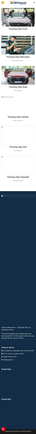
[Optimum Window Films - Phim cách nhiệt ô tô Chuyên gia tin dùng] (18, 2)
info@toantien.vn (8, 360)
